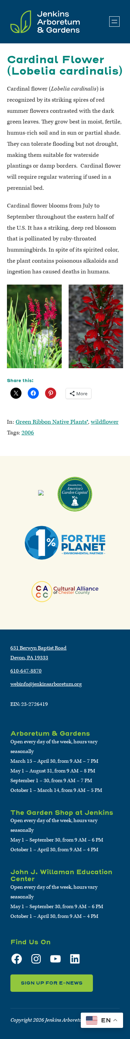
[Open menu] (114, 21)
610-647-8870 (26, 671)
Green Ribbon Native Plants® (52, 422)
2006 (27, 433)
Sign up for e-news (52, 983)
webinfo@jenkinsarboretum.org (46, 684)
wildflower (105, 422)
